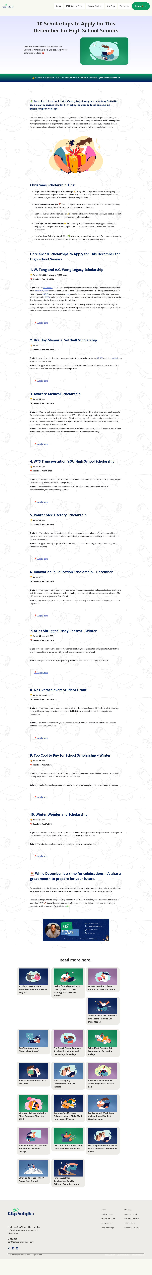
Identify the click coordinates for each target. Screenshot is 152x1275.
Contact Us (124, 6)
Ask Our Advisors (95, 6)
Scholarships (129, 1223)
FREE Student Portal (74, 6)
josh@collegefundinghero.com (20, 1242)
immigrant (43, 291)
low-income (48, 287)
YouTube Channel (131, 1219)
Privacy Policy (110, 1255)
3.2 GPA (46, 294)
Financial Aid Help (132, 1227)
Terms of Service (123, 1255)
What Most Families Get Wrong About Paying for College (100, 1051)
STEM (47, 297)
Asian (37, 291)
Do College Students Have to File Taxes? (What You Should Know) (102, 1148)
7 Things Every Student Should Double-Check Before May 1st (33, 989)
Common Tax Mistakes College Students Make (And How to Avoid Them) (68, 1116)
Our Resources (106, 1223)
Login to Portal (130, 1214)
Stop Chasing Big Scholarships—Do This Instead (64, 1083)
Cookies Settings (138, 1255)
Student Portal (107, 1214)
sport (68, 294)
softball (115, 358)
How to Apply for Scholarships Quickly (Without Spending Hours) (66, 1181)
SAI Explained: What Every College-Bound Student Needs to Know (101, 1116)
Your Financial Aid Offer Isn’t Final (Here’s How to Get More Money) (102, 1018)
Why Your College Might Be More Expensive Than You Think (32, 1116)
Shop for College (107, 1227)
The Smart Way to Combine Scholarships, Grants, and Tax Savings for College (67, 1051)
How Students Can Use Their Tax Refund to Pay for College (33, 1148)
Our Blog (111, 6)
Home (103, 1210)
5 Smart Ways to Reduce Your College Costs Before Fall (101, 1083)
